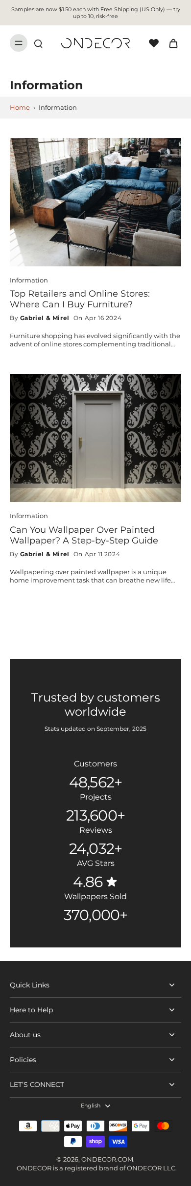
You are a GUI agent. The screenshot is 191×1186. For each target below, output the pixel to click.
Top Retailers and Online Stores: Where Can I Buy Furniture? (80, 298)
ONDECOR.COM (107, 1159)
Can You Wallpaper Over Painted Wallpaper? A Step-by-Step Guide (84, 534)
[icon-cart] (170, 43)
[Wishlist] (154, 43)
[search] (38, 43)
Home (20, 107)
